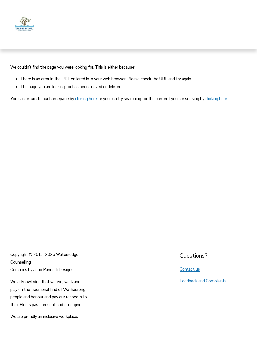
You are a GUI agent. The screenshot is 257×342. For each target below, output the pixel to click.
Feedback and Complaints (203, 281)
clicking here (86, 98)
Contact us (190, 269)
